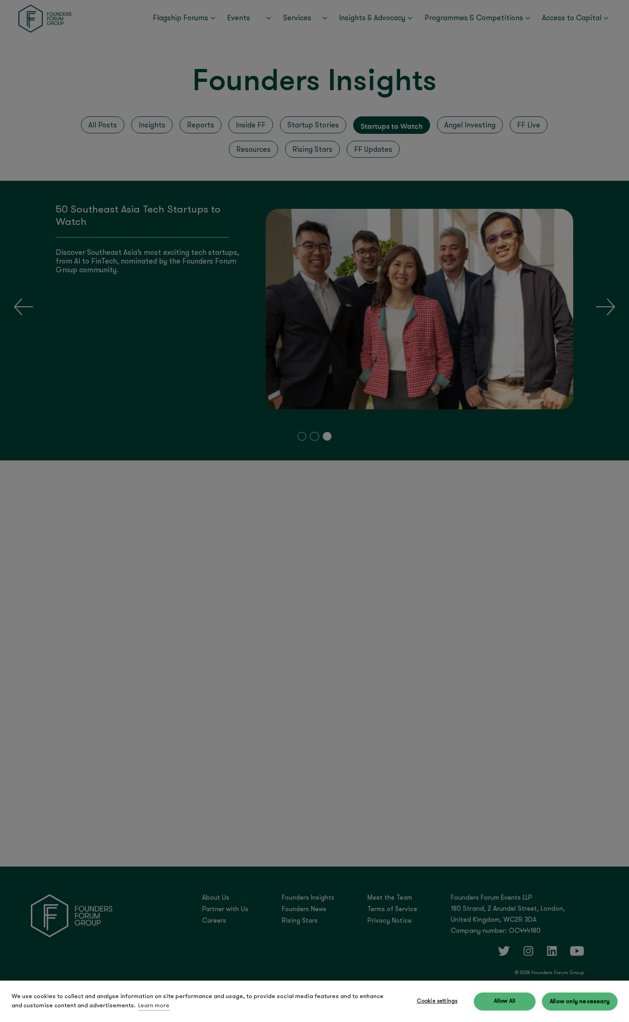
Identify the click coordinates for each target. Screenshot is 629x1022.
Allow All (505, 1001)
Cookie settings (437, 1001)
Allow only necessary (580, 1002)
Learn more (153, 1006)
